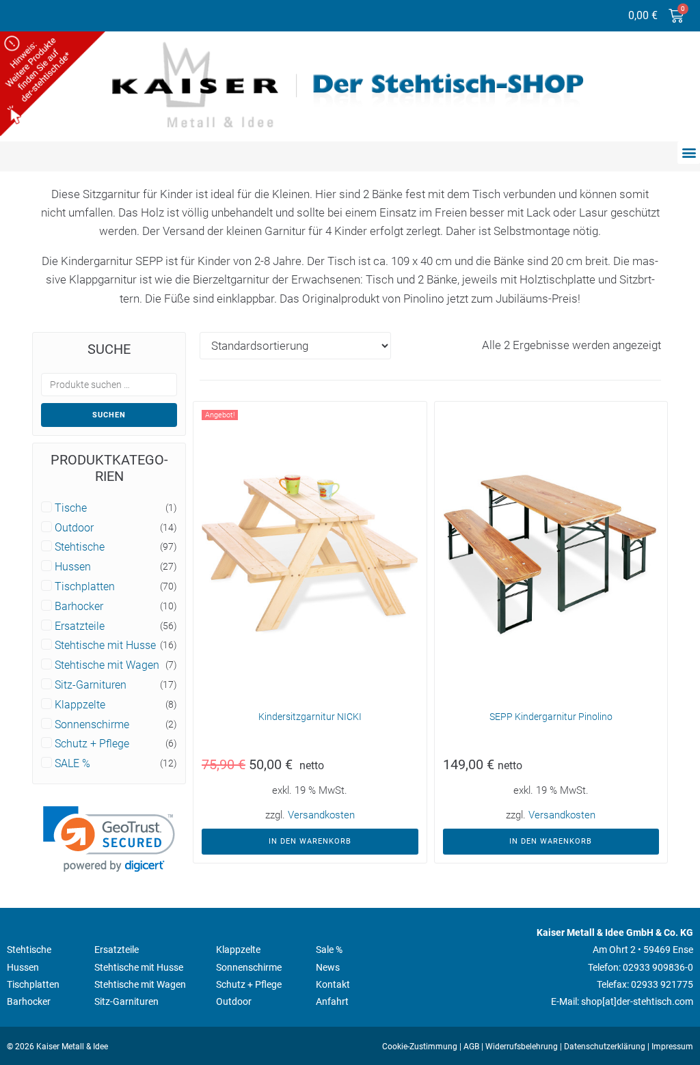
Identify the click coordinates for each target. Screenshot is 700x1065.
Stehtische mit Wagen (107, 665)
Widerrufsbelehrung (521, 1046)
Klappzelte (80, 705)
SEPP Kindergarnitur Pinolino (550, 716)
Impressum (672, 1046)
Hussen (73, 567)
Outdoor (74, 528)
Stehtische (80, 547)
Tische (71, 508)
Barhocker (79, 606)
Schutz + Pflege (92, 744)
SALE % (72, 764)
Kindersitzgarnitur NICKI (310, 716)
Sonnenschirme (92, 725)
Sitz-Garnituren (90, 685)
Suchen (109, 415)
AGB (471, 1046)
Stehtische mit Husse (105, 645)
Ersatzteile (80, 626)
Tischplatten (85, 587)
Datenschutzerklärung (604, 1046)
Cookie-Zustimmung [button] (419, 1046)
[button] (688, 152)
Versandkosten (321, 815)
